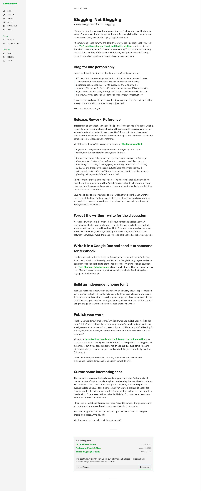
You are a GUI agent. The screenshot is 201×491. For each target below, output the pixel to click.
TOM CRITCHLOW (10, 4)
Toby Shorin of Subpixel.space (93, 267)
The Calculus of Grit (132, 144)
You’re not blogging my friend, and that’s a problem (105, 46)
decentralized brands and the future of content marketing (115, 339)
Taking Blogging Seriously (88, 452)
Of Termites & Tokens (86, 444)
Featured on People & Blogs (88, 448)
